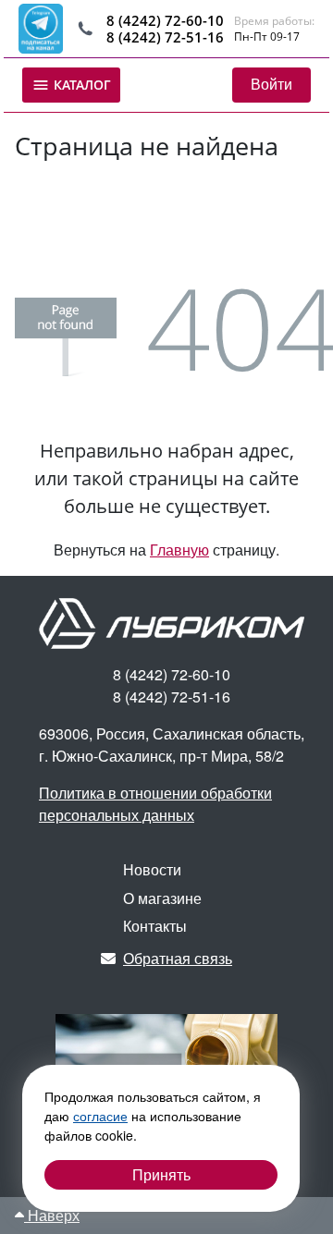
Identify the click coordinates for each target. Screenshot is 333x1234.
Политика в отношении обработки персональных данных (155, 803)
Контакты (155, 925)
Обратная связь (177, 958)
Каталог (80, 84)
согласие (100, 1115)
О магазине (162, 898)
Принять (161, 1174)
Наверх (52, 1215)
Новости (152, 869)
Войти (271, 83)
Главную (179, 549)
